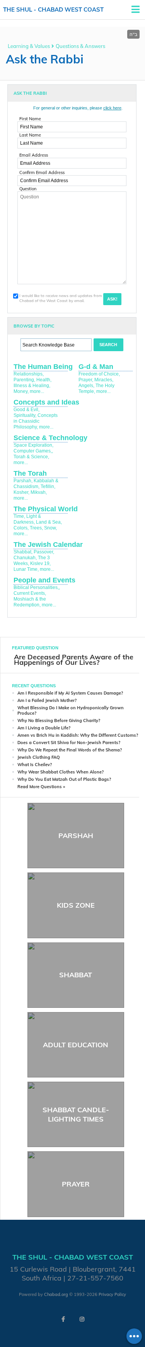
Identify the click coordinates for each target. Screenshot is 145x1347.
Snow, (50, 528)
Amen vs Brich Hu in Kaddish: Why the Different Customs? (77, 735)
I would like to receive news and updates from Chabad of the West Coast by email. (60, 298)
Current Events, (30, 593)
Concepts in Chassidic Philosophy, (36, 421)
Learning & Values (29, 46)
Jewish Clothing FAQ (38, 757)
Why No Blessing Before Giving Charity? (58, 720)
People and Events (44, 580)
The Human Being (43, 366)
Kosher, (21, 492)
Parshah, (23, 480)
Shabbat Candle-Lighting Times (76, 1114)
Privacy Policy (112, 1294)
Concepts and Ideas (46, 402)
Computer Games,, (33, 451)
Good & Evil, (26, 409)
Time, (19, 516)
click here (112, 108)
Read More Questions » (41, 786)
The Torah (30, 473)
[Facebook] (63, 1319)
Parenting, (24, 379)
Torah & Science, (31, 456)
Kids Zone (76, 905)
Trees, (36, 528)
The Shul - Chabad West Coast (53, 9)
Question (27, 188)
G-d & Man (95, 366)
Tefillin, (48, 486)
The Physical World (46, 509)
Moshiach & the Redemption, (30, 602)
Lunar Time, (26, 569)
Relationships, (29, 374)
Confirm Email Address (42, 172)
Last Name (30, 135)
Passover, (44, 552)
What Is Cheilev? (34, 764)
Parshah (75, 835)
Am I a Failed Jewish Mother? (47, 700)
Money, (21, 391)
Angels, (86, 385)
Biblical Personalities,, (37, 587)
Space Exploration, (33, 445)
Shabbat (75, 974)
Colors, (21, 528)
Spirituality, (25, 415)
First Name (30, 118)
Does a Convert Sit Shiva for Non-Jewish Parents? (68, 742)
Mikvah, (39, 492)
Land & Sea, (49, 522)
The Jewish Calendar (48, 544)
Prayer (76, 1184)
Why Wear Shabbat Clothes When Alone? (60, 772)
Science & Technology (50, 438)
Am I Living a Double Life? (43, 728)
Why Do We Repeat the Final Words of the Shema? (69, 750)
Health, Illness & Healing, (32, 382)
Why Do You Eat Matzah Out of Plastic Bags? (64, 779)
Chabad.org (56, 1294)
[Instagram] (82, 1319)
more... (37, 391)
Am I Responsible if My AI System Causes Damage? (70, 693)
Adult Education (75, 1044)
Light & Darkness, (27, 519)
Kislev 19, (40, 563)
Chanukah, (25, 557)
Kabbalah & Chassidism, (36, 483)
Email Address (33, 155)
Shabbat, (23, 552)
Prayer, (85, 379)
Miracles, (103, 379)
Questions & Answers (80, 46)
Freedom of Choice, (99, 374)
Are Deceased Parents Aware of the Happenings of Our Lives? (73, 659)
